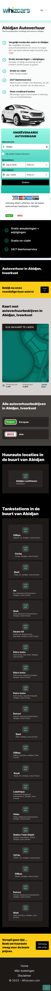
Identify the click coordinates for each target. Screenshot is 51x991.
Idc (14, 590)
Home (24, 966)
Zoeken (25, 182)
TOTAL (16, 855)
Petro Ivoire (19, 693)
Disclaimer (24, 975)
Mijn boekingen (24, 970)
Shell (16, 572)
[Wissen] (47, 147)
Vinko (16, 814)
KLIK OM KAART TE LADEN (19, 327)
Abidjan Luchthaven (26, 481)
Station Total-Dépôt (23, 834)
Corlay (18, 553)
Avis (21, 434)
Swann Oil (18, 631)
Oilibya (16, 535)
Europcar (24, 422)
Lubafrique (19, 791)
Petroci (17, 713)
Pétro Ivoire (19, 652)
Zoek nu (45, 290)
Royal (17, 773)
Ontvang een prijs (42, 945)
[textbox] (25, 147)
